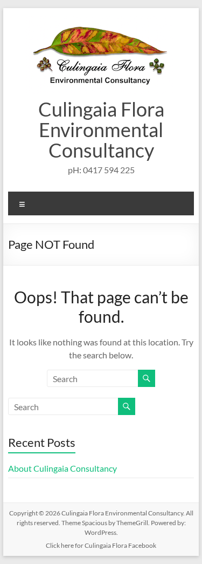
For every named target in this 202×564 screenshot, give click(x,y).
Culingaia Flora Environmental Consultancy (101, 129)
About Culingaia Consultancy (62, 468)
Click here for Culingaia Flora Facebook (101, 545)
